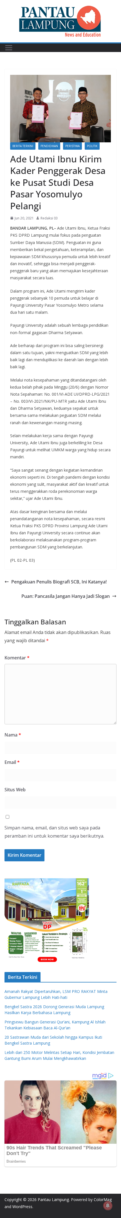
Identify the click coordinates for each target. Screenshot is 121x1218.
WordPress (22, 1206)
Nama (13, 735)
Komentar (17, 658)
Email (12, 762)
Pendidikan (49, 146)
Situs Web (15, 789)
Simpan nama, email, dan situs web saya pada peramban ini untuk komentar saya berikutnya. (54, 832)
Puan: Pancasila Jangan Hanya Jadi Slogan (65, 596)
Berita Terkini (22, 146)
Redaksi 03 (49, 218)
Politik (92, 146)
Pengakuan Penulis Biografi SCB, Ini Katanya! (59, 582)
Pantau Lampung (53, 1199)
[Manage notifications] (107, 1205)
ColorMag (103, 1199)
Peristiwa (72, 146)
